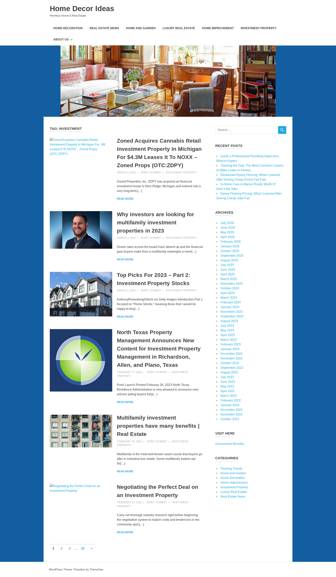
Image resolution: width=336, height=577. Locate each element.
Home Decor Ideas (82, 8)
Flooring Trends (231, 468)
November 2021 (231, 414)
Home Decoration (68, 28)
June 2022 (227, 381)
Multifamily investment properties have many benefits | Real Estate (158, 426)
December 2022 (231, 353)
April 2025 (227, 274)
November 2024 (231, 283)
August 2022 (229, 372)
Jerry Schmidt (150, 172)
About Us (61, 39)
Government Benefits (229, 443)
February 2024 (230, 302)
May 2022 (227, 386)
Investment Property (258, 28)
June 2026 (227, 227)
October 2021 (229, 419)
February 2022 (230, 400)
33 (82, 548)
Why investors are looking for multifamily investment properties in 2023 (155, 222)
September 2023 (231, 316)
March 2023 (228, 339)
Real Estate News (104, 28)
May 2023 (227, 330)
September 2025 (231, 255)
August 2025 (229, 260)
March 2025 (228, 279)
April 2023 (227, 335)
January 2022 (229, 405)
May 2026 (227, 232)
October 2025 (229, 251)
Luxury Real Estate (179, 28)
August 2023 (229, 321)
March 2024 (228, 297)
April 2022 (227, 391)
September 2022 (231, 367)
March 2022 (228, 395)
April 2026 (227, 237)
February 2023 (230, 344)
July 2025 (227, 265)
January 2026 (229, 246)
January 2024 (229, 307)
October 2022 (229, 363)
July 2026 (227, 223)
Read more (125, 198)
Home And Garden (141, 28)
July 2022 (227, 377)
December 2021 (231, 409)
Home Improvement (218, 28)
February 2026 (230, 241)
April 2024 (227, 293)
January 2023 (229, 349)
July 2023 (227, 325)
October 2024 (229, 288)
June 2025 (227, 269)
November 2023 (231, 311)
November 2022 (231, 358)
